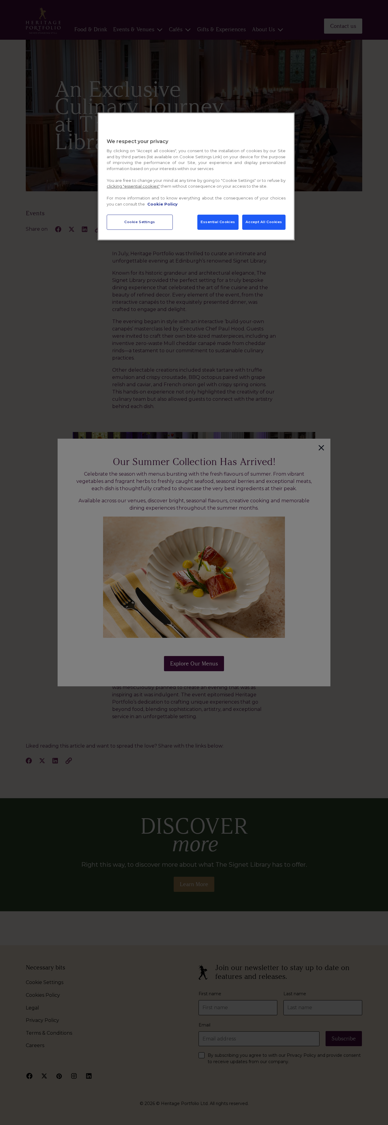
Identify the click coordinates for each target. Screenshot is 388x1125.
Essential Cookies (218, 222)
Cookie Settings (139, 222)
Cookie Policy (162, 204)
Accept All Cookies (264, 222)
